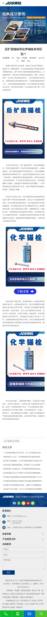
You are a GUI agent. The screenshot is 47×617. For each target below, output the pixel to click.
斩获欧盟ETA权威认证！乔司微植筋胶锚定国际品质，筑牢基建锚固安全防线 (23, 469)
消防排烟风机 (26, 590)
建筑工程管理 (10, 604)
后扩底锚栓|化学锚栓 (12, 441)
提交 (8, 572)
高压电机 (20, 604)
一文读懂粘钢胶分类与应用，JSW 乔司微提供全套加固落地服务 (23, 453)
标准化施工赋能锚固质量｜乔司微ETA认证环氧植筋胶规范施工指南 (23, 465)
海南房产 (19, 607)
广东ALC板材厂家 (31, 604)
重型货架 (15, 597)
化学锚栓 (41, 84)
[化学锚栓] (25, 294)
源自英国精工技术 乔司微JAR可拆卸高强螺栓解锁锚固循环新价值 (23, 473)
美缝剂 (17, 590)
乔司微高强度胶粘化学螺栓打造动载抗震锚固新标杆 (22, 481)
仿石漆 (33, 600)
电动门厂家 (36, 590)
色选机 (12, 607)
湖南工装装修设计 (27, 597)
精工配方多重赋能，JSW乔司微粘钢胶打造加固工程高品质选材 (23, 461)
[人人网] (14, 503)
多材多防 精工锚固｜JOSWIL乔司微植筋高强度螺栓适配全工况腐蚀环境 (23, 489)
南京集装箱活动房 (33, 594)
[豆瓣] (19, 503)
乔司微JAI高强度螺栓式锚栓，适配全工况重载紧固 (22, 485)
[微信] (33, 503)
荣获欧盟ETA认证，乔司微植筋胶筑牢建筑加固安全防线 (23, 457)
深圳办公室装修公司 (17, 594)
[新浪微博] (28, 503)
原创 (28, 61)
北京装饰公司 (25, 600)
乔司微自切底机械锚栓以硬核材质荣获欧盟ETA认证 (22, 477)
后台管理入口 (26, 584)
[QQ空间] (23, 503)
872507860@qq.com (19, 516)
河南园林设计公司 (12, 600)
